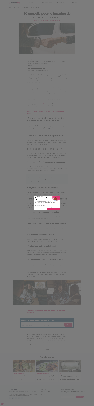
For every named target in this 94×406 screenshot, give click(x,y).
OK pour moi (53, 209)
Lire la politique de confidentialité (40, 205)
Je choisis (40, 209)
